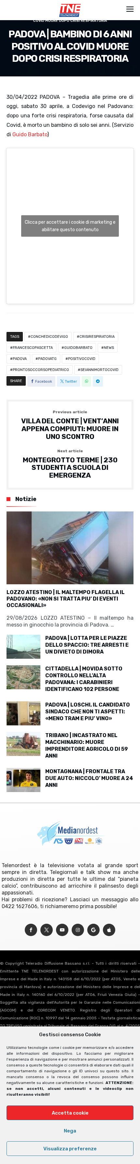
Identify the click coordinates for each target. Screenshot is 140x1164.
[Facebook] (31, 930)
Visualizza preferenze (70, 1149)
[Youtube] (62, 930)
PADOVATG (47, 359)
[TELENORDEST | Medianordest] (69, 3)
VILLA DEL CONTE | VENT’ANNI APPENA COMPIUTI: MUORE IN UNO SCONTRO (70, 425)
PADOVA (20, 359)
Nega (70, 1131)
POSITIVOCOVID (81, 359)
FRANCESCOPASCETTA (33, 348)
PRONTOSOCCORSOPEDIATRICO (41, 370)
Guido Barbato (29, 134)
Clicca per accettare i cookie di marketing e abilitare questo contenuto (70, 225)
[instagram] (78, 930)
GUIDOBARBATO (78, 348)
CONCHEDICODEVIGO (49, 337)
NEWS (109, 348)
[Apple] (109, 930)
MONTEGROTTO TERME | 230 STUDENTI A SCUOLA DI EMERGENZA (70, 464)
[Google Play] (93, 930)
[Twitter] (46, 930)
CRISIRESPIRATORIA (97, 337)
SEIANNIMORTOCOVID (99, 370)
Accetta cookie (70, 1113)
